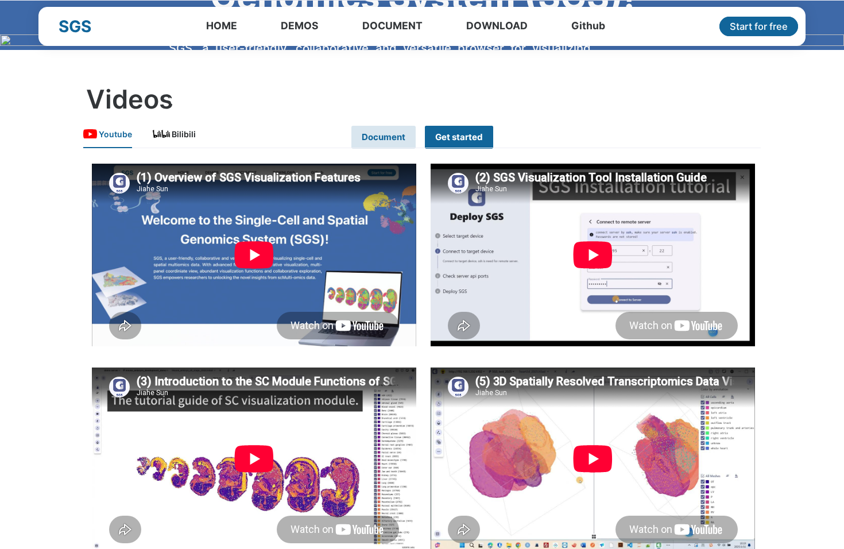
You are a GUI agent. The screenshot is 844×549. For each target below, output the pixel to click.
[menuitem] (221, 26)
